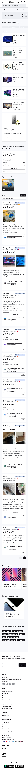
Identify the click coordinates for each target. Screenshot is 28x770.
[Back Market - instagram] (3, 684)
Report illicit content (7, 737)
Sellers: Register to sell (7, 691)
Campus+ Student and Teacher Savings (11, 679)
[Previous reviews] (20, 557)
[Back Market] (14, 2)
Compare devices (6, 706)
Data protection (6, 729)
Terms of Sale (5, 724)
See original (16, 232)
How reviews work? (8, 171)
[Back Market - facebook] (10, 684)
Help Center (5, 702)
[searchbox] (15, 5)
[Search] (3, 5)
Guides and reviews (7, 704)
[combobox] (5, 27)
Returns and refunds (7, 700)
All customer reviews (7, 708)
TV (17, 9)
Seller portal (5, 693)
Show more (6, 312)
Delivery (4, 697)
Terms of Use (5, 722)
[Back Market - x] (13, 684)
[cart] (24, 2)
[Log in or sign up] (21, 2)
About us (4, 677)
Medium (4, 748)
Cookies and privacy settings (9, 731)
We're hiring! (5, 681)
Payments (4, 695)
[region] (14, 185)
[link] (8, 138)
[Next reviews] (24, 557)
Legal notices (5, 735)
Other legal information (7, 733)
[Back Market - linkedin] (7, 684)
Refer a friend (5, 715)
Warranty (4, 726)
